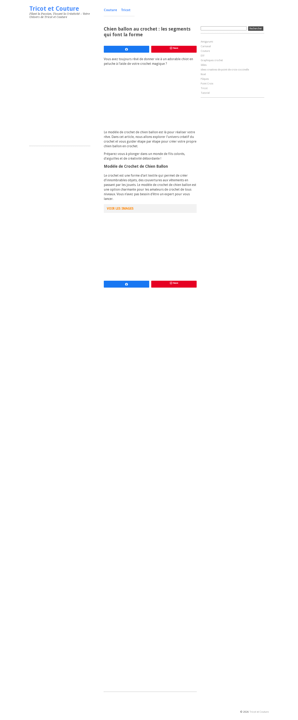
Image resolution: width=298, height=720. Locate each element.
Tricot (126, 10)
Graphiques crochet (212, 60)
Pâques (205, 79)
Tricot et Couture (54, 8)
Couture (110, 10)
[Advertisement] (59, 81)
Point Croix (207, 83)
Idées (204, 65)
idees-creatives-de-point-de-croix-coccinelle (225, 69)
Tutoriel (205, 93)
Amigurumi (207, 41)
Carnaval (206, 46)
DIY (203, 55)
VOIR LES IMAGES (120, 208)
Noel (203, 74)
